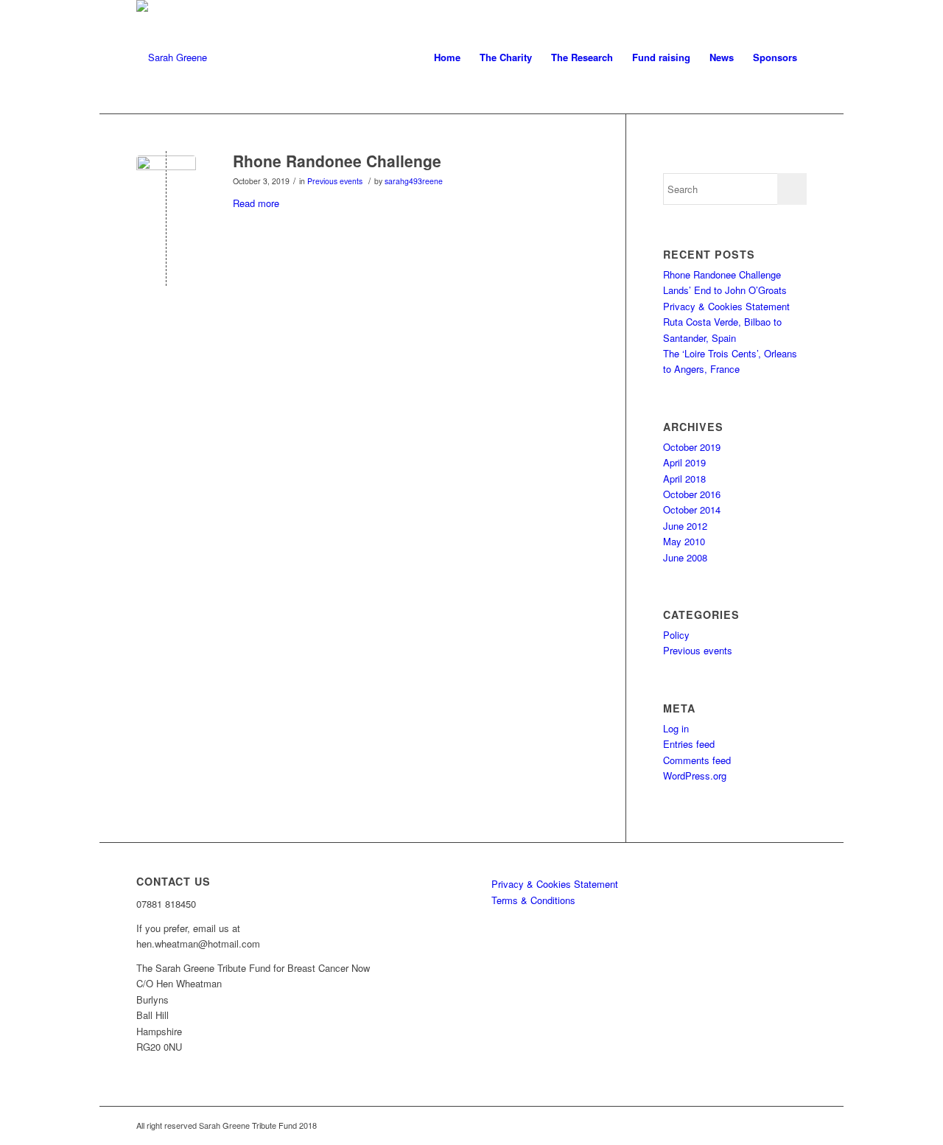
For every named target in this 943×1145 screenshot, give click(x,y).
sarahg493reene (414, 180)
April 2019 (684, 462)
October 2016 (692, 494)
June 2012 (685, 526)
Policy (676, 635)
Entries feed (689, 744)
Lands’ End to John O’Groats (725, 290)
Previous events (334, 180)
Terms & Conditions (533, 900)
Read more (256, 203)
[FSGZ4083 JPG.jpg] (166, 185)
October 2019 (692, 447)
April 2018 (684, 479)
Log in (676, 728)
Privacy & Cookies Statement (726, 306)
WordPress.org (694, 775)
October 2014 (692, 510)
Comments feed (697, 760)
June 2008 (685, 557)
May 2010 (684, 541)
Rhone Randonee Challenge (337, 161)
